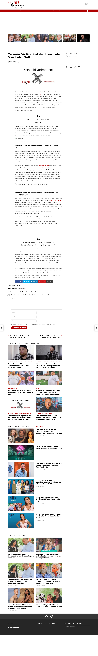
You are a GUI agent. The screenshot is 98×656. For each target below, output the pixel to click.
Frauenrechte (51, 11)
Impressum (10, 623)
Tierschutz (26, 11)
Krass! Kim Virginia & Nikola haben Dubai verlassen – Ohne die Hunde (49, 605)
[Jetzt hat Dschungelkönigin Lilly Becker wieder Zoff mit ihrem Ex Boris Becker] (55, 38)
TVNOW (41, 94)
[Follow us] (87, 11)
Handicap (67, 11)
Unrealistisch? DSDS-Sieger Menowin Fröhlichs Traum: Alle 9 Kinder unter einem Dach (48, 417)
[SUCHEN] (89, 11)
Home (13, 11)
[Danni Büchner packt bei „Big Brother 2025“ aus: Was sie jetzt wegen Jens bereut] (21, 503)
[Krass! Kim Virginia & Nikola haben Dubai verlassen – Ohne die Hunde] (49, 595)
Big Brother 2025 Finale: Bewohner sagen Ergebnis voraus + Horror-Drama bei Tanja (48, 482)
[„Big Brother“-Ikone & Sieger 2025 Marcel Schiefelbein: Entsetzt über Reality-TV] (21, 469)
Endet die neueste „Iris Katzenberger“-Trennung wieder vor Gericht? (41, 44)
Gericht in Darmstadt (55, 200)
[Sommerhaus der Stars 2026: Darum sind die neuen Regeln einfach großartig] (69, 38)
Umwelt (33, 11)
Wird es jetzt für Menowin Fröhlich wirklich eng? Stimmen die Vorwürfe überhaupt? (48, 365)
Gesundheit (21, 386)
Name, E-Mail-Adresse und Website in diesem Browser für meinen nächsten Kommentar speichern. (34, 324)
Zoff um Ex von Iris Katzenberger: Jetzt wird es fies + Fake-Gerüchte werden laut (28, 45)
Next (89, 41)
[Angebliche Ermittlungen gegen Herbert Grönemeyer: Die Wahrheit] (83, 38)
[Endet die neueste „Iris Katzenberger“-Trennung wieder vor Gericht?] (42, 38)
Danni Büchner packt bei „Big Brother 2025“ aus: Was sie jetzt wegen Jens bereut (48, 499)
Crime (50, 361)
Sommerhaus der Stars (25, 413)
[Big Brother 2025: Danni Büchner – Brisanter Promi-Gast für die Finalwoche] (21, 520)
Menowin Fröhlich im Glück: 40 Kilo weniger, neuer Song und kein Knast (20, 392)
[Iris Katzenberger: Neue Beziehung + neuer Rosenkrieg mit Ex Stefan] (21, 545)
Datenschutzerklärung (13, 627)
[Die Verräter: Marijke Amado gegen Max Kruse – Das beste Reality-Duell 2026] (14, 38)
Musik (26, 386)
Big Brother (17, 361)
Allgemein (10, 361)
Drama (22, 361)
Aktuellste (86, 6)
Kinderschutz (41, 11)
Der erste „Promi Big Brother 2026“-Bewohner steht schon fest (49, 447)
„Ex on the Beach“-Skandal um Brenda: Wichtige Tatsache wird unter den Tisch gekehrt (20, 606)
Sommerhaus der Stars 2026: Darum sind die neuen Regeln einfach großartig (68, 45)
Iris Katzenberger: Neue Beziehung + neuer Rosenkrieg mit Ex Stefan (21, 556)
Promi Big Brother (13, 388)
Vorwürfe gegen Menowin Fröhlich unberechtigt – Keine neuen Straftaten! (19, 365)
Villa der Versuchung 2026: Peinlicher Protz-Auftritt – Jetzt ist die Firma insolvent (48, 581)
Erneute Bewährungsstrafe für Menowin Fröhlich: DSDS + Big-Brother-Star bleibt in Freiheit (19, 417)
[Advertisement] (49, 23)
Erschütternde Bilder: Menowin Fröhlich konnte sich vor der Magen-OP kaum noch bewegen (48, 392)
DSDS (26, 361)
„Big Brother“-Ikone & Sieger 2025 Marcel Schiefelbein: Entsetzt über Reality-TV (49, 465)
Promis (19, 11)
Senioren (59, 11)
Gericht (30, 361)
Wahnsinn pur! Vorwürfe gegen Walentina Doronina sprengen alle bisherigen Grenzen (48, 556)
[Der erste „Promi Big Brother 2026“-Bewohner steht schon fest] (21, 452)
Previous (8, 41)
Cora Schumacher (43, 165)
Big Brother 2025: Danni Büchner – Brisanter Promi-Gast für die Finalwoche (48, 516)
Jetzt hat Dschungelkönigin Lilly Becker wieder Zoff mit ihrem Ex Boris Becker (55, 45)
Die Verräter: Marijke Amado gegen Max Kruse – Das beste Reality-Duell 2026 (14, 45)
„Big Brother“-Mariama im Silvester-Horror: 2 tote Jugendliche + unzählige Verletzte (49, 431)
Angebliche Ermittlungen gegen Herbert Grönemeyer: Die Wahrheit (83, 44)
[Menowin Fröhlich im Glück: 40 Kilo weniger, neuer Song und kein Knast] (21, 378)
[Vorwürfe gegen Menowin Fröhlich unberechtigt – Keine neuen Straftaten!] (21, 352)
